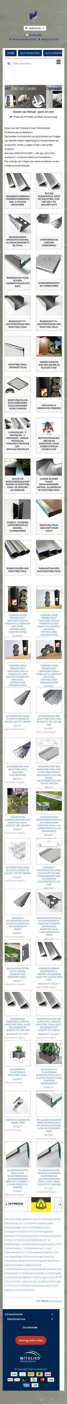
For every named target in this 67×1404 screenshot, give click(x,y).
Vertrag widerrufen (31, 1340)
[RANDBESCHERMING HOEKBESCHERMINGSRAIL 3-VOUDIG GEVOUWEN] (18, 183)
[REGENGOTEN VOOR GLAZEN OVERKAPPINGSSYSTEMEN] (18, 265)
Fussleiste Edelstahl (43, 1252)
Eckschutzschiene (31, 1235)
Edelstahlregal (14, 1244)
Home (10, 53)
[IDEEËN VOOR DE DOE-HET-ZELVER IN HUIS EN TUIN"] (49, 346)
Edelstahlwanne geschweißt (42, 1244)
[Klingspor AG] (18, 1204)
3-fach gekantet (26, 1219)
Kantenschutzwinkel (18, 1260)
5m (42, 1219)
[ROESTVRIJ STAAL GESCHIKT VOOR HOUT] (49, 509)
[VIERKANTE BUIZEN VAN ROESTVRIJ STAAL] (49, 550)
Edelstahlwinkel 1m (38, 1248)
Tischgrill (45, 1277)
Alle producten (29, 53)
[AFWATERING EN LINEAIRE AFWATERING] (49, 224)
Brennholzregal (14, 1227)
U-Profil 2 (53, 1281)
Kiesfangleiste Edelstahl (25, 1265)
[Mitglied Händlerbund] (31, 1356)
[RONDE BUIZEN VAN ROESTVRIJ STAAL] (18, 550)
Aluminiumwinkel (40, 1223)
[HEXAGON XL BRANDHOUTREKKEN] (49, 387)
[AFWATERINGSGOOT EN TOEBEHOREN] (49, 265)
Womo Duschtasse (36, 1285)
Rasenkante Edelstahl (47, 1269)
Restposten (14, 1273)
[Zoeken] (8, 63)
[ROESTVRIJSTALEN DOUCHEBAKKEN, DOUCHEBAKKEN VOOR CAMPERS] (18, 387)
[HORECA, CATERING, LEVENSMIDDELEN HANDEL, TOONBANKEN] (18, 509)
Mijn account (49, 39)
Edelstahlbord (40, 1239)
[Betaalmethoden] (14, 1374)
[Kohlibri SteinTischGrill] (45, 1204)
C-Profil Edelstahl (37, 1227)
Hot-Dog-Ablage (15, 1256)
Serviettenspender (36, 1273)
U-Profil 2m (14, 1285)
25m (9, 1219)
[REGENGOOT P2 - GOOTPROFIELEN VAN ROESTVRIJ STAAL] (49, 306)
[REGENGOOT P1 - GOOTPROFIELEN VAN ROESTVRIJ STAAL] (18, 306)
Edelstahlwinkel (14, 1248)
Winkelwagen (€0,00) (23, 39)
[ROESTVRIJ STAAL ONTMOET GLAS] (18, 346)
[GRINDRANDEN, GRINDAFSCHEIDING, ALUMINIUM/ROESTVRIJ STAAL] (18, 224)
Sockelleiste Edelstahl (22, 1277)
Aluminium (19, 1223)
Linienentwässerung (18, 1269)
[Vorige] (6, 1204)
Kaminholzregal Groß (39, 1256)
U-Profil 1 (19, 1281)
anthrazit (28, 1289)
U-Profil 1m (36, 1281)
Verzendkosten (55, 1301)
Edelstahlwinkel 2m (17, 1252)
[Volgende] (60, 1204)
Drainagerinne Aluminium (20, 1231)
